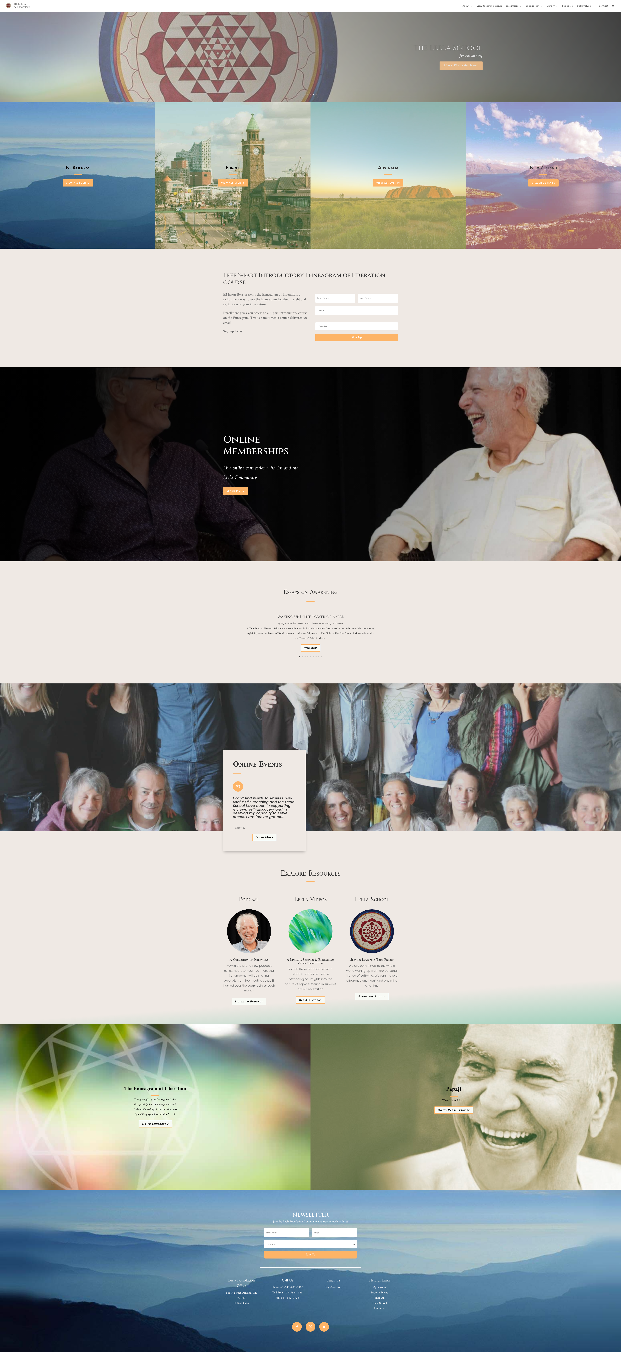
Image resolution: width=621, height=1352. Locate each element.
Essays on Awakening (322, 623)
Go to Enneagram (155, 1124)
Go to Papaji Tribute (454, 1110)
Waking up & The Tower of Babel (310, 616)
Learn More (235, 490)
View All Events (78, 182)
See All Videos (310, 1000)
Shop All (379, 1297)
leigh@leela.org (333, 1287)
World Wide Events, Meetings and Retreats (397, 48)
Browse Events (379, 1292)
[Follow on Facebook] (297, 1327)
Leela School (379, 1303)
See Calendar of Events (461, 65)
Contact (603, 6)
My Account (380, 1287)
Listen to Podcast (249, 1001)
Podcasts (567, 6)
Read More (310, 648)
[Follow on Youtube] (324, 1327)
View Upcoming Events (489, 6)
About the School (372, 996)
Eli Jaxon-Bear (287, 623)
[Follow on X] (310, 1327)
